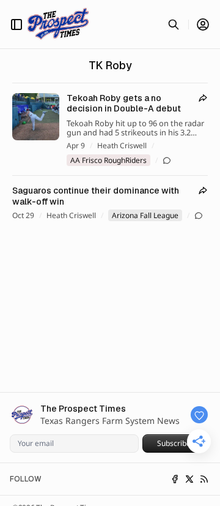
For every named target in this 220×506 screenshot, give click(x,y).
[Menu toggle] (16, 24)
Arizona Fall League (145, 215)
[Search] (173, 24)
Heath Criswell (122, 146)
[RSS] (204, 479)
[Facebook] (175, 479)
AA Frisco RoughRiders (108, 160)
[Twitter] (189, 479)
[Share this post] (203, 98)
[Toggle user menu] (203, 24)
